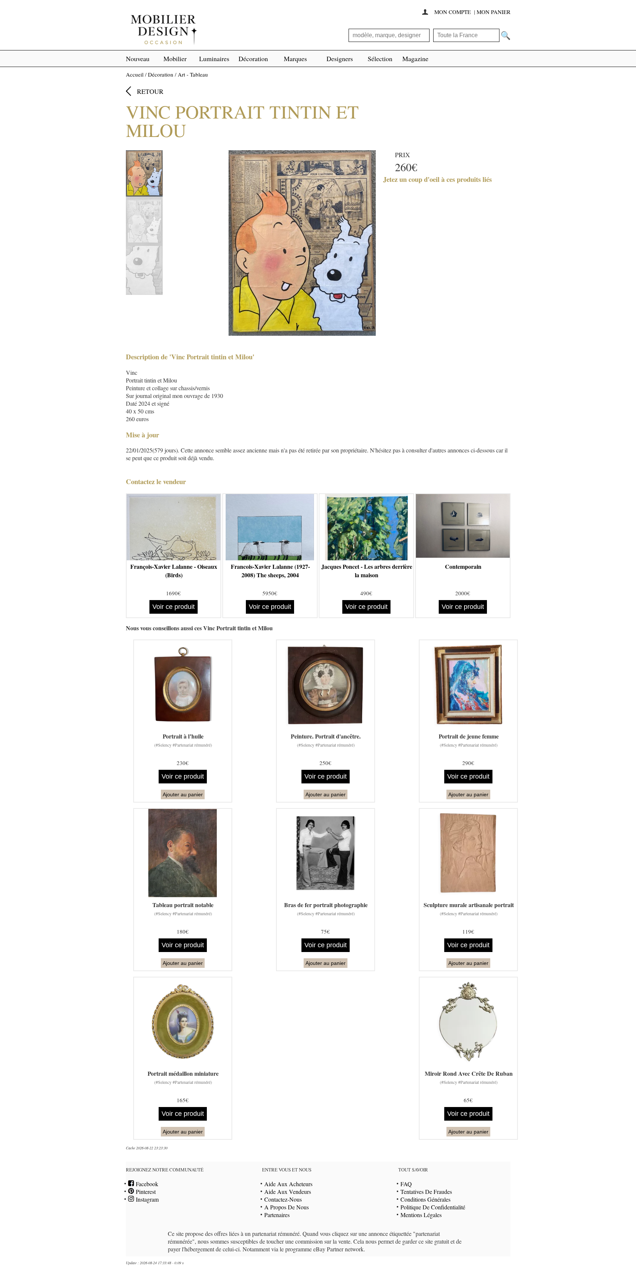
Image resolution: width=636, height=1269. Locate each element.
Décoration (253, 58)
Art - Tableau (193, 74)
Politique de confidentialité (432, 1207)
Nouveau (137, 58)
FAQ (406, 1184)
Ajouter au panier (183, 794)
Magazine (415, 58)
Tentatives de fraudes (426, 1191)
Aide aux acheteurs (288, 1184)
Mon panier (493, 11)
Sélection (380, 58)
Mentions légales (421, 1215)
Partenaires (277, 1215)
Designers (339, 58)
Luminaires (214, 58)
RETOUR (150, 91)
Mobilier (175, 58)
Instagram (146, 1199)
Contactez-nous (283, 1199)
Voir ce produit (173, 606)
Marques (295, 58)
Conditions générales (425, 1199)
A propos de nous (286, 1207)
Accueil (135, 74)
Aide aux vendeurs (287, 1191)
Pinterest (145, 1191)
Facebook (146, 1184)
